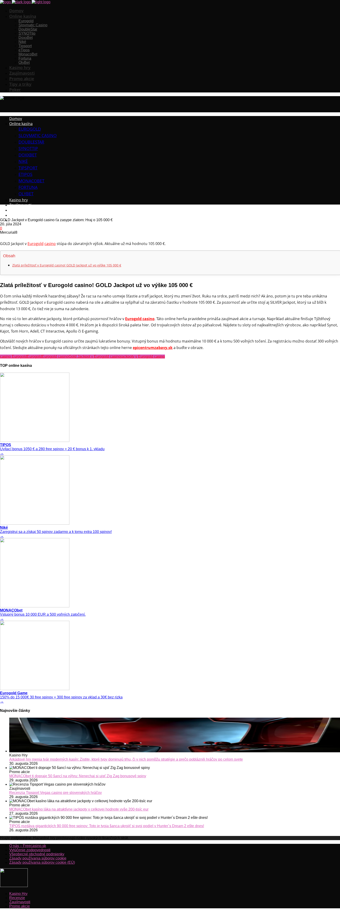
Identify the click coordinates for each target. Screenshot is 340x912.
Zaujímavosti (19, 902)
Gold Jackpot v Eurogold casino (95, 356)
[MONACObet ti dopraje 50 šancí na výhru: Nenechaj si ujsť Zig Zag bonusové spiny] (174, 768)
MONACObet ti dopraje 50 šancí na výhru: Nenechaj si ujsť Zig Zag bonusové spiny (77, 776)
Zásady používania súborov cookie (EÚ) (42, 862)
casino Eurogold (13, 356)
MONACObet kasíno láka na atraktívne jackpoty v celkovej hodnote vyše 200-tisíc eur (78, 809)
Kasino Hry (18, 894)
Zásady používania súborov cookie (37, 858)
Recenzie (17, 898)
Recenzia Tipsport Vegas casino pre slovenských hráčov (55, 793)
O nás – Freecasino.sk (27, 846)
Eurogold (35, 243)
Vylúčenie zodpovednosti (29, 850)
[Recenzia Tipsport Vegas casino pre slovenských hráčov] (174, 784)
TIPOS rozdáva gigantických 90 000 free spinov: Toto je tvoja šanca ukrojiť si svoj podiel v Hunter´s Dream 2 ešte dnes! (106, 826)
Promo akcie (19, 906)
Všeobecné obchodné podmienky (36, 854)
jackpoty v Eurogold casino (143, 356)
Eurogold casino (55, 356)
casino (50, 243)
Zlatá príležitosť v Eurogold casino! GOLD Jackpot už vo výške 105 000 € (66, 265)
